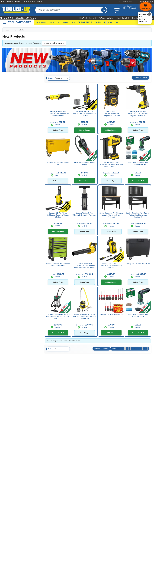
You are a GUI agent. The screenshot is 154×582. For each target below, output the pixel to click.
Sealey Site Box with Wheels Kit (138, 264)
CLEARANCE (84, 22)
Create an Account (29, 1)
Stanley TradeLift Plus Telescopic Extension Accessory (85, 214)
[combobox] (68, 10)
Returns (17, 1)
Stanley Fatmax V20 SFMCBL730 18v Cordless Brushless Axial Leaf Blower (84, 266)
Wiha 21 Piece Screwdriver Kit (111, 314)
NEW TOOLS (55, 22)
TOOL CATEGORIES (19, 22)
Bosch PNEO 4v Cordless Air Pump (84, 163)
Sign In (39, 1)
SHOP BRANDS (41, 22)
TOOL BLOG (113, 22)
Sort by (50, 78)
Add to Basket (84, 130)
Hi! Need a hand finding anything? (143, 17)
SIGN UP (100, 22)
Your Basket (127, 6)
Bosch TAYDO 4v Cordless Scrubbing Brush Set (138, 163)
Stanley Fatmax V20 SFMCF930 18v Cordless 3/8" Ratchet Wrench (58, 114)
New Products (19, 30)
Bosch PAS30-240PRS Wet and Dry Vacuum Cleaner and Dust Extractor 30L (58, 316)
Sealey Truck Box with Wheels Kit (57, 163)
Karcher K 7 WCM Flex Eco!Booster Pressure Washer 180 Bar (84, 114)
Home (3, 1)
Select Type (58, 130)
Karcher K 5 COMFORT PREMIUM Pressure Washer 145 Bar (111, 266)
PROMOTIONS (69, 22)
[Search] (104, 10)
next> (145, 349)
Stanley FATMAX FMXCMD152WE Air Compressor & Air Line (111, 114)
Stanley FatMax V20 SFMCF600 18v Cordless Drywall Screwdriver (138, 114)
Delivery (10, 1)
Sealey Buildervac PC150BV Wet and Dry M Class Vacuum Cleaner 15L (84, 316)
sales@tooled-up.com (146, 1)
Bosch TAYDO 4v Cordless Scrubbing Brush (138, 315)
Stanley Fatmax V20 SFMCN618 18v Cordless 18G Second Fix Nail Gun (111, 164)
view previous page (54, 43)
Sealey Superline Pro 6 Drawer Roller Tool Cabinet (58, 265)
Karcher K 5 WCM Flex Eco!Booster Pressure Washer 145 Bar (57, 215)
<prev (118, 349)
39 (140, 349)
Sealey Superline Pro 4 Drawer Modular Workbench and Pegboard (111, 215)
